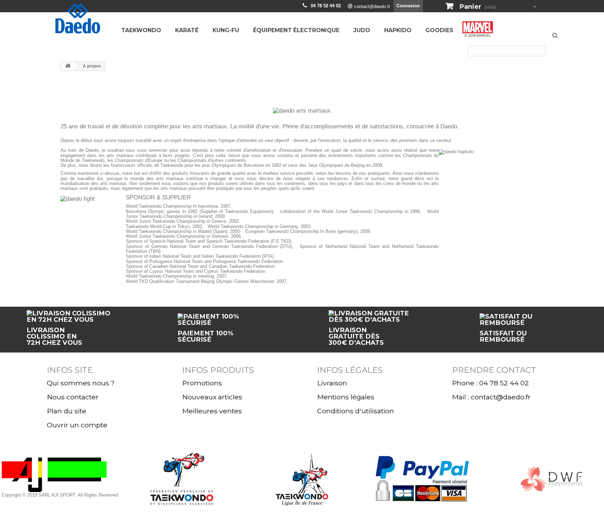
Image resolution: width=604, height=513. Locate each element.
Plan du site (66, 411)
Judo (361, 30)
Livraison (332, 383)
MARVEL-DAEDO (477, 31)
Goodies (439, 30)
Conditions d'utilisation (355, 411)
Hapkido (397, 30)
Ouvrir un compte (77, 425)
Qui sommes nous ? (81, 383)
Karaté (187, 30)
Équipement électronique (296, 30)
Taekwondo (141, 30)
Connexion (408, 5)
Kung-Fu (226, 30)
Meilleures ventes (212, 411)
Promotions (202, 383)
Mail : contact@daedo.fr (491, 397)
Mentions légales (345, 397)
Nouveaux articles (212, 397)
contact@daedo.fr (372, 6)
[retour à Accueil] (67, 66)
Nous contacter (73, 397)
